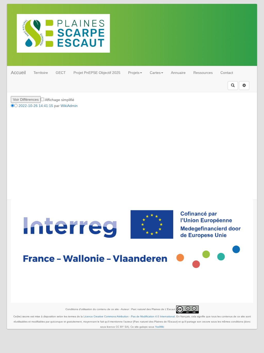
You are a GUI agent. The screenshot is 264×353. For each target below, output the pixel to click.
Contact (226, 73)
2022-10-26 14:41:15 (36, 106)
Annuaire (178, 73)
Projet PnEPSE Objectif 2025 (96, 73)
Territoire (41, 73)
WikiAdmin (69, 106)
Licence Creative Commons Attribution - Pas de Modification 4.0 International (129, 316)
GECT (61, 73)
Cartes (155, 73)
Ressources (203, 73)
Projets (133, 73)
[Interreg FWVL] (132, 239)
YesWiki (159, 326)
